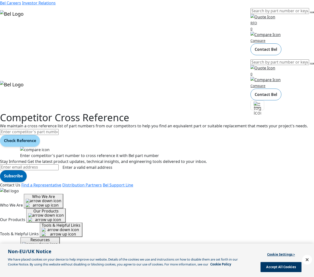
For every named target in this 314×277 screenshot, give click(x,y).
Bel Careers (10, 3)
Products (8, 28)
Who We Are (43, 196)
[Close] (307, 259)
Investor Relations (39, 3)
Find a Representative (41, 185)
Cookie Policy (220, 264)
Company (9, 49)
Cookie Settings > (281, 254)
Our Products (46, 211)
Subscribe (13, 176)
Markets (7, 35)
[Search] (312, 12)
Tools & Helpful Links (61, 225)
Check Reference (20, 140)
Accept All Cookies (281, 266)
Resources (9, 42)
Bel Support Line (118, 185)
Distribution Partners (82, 185)
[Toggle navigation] (257, 105)
